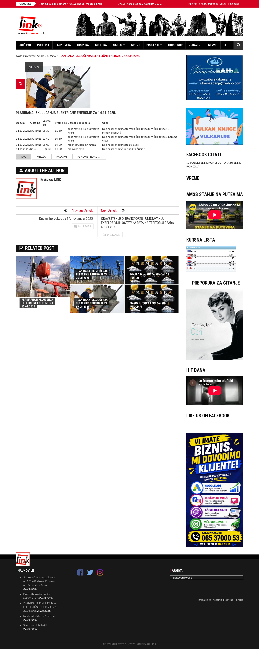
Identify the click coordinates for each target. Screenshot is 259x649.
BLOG (227, 45)
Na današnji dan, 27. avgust (39, 616)
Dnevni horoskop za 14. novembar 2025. (66, 219)
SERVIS (212, 45)
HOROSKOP (175, 45)
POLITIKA (43, 45)
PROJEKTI (152, 45)
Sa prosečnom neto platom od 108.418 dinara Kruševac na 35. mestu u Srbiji (39, 581)
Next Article (109, 211)
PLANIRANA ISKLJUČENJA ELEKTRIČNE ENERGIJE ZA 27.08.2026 (37, 303)
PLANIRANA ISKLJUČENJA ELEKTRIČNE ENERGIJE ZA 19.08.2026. (92, 303)
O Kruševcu (233, 3)
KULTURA (101, 45)
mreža (41, 156)
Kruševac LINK (50, 179)
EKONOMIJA (63, 45)
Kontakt (203, 3)
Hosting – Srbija (233, 599)
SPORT (135, 45)
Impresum (193, 3)
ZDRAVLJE (195, 45)
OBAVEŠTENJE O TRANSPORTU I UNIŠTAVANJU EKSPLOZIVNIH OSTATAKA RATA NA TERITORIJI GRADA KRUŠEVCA (137, 223)
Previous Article (82, 211)
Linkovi (223, 3)
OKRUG (117, 45)
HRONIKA (83, 45)
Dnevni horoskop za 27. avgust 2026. (122, 3)
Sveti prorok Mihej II (35, 625)
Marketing (213, 3)
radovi (61, 156)
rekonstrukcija (89, 156)
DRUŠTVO (25, 45)
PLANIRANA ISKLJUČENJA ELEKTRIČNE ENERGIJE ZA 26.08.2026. (92, 274)
